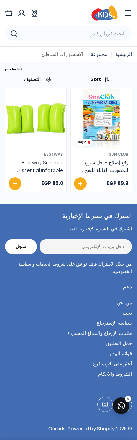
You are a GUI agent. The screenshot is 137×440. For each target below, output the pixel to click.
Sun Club (118, 154)
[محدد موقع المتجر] (34, 13)
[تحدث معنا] (121, 405)
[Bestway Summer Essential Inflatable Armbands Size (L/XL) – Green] (35, 118)
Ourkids (57, 428)
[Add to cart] (80, 183)
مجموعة (99, 54)
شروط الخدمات (51, 264)
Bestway (53, 154)
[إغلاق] (128, 399)
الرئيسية (123, 54)
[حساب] (21, 13)
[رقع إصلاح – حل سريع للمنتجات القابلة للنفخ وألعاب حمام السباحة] (101, 118)
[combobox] (68, 33)
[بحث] (14, 33)
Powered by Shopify (91, 428)
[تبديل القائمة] (128, 13)
